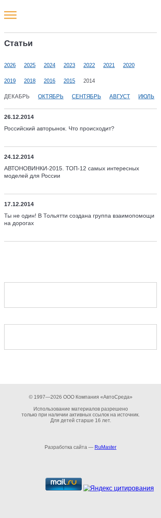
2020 (129, 65)
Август (119, 96)
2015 (69, 81)
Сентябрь (86, 96)
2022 (89, 65)
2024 (49, 65)
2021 (109, 65)
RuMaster (105, 447)
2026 (10, 65)
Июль (146, 96)
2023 (69, 65)
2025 (30, 65)
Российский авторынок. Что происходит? (59, 128)
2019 (10, 81)
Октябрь (51, 96)
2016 (49, 81)
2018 (30, 81)
